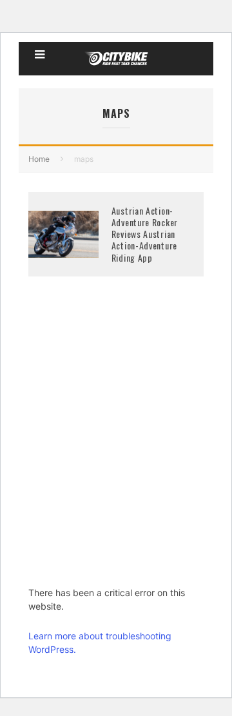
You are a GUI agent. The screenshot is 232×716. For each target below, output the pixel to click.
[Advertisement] (116, 450)
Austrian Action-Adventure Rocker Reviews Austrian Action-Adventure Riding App (144, 234)
